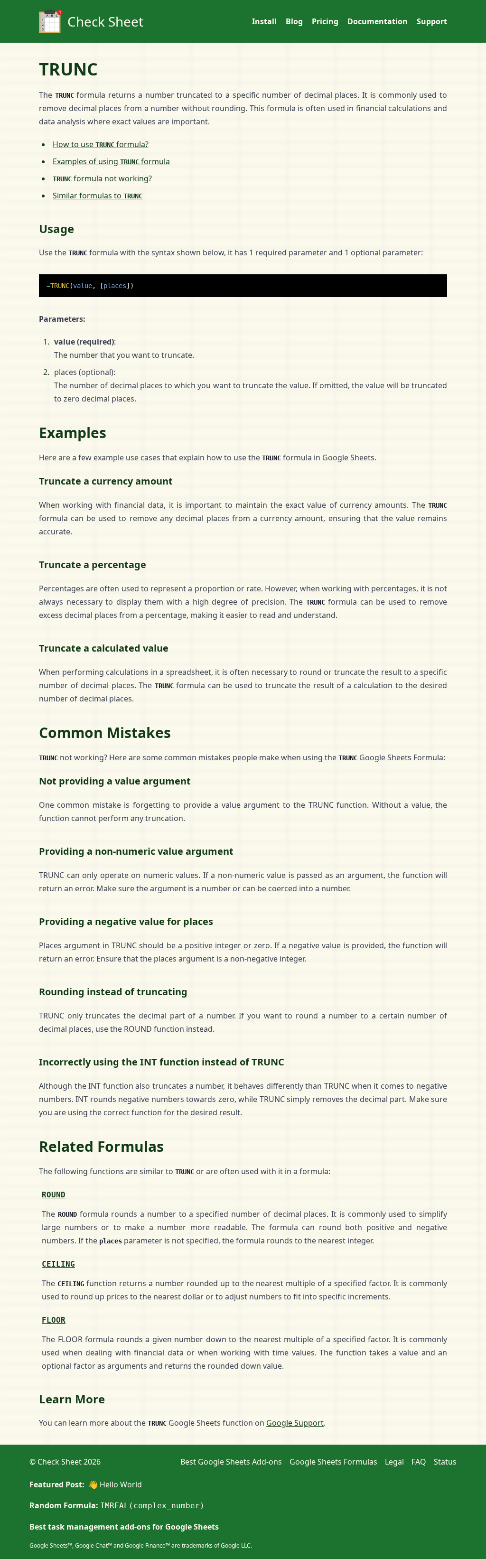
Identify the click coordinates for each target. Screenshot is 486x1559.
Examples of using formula (111, 161)
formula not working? (102, 178)
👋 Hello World (115, 1484)
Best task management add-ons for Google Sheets (124, 1527)
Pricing (325, 21)
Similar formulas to (97, 195)
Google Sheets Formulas (333, 1461)
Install (264, 21)
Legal (394, 1461)
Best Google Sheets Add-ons (231, 1461)
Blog (294, 21)
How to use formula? (101, 144)
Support (432, 21)
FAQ (418, 1461)
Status (445, 1461)
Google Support (295, 1423)
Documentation (377, 21)
